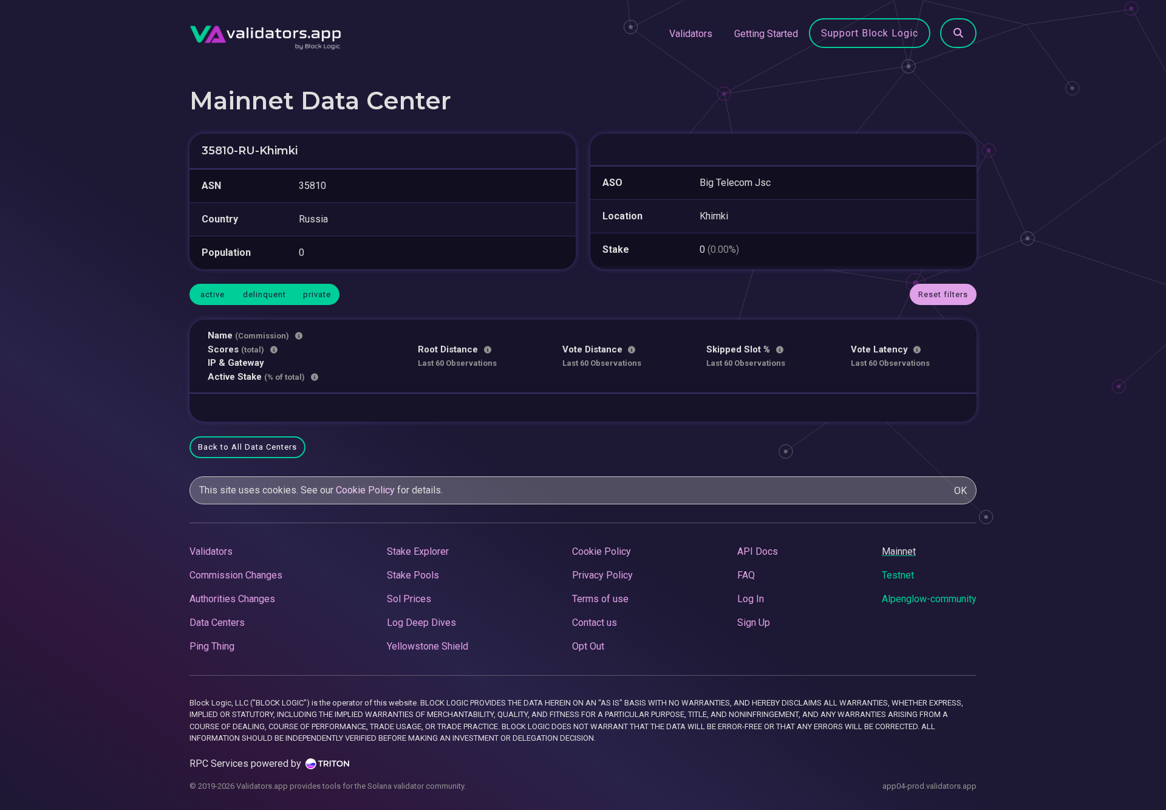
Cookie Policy (365, 490)
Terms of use (600, 599)
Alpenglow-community (929, 599)
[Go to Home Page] (265, 34)
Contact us (594, 622)
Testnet (898, 575)
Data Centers (217, 622)
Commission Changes (235, 575)
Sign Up (753, 622)
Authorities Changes (232, 599)
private (317, 294)
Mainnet (899, 551)
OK (960, 490)
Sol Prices (409, 599)
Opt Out (588, 646)
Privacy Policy (602, 575)
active (212, 294)
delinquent (264, 294)
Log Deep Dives (421, 622)
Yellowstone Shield (427, 646)
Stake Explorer (418, 551)
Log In (750, 599)
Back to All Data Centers (247, 446)
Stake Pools (413, 575)
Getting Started (766, 33)
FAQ (746, 575)
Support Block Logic (869, 33)
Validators (690, 33)
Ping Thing (211, 646)
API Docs (757, 551)
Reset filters (943, 294)
